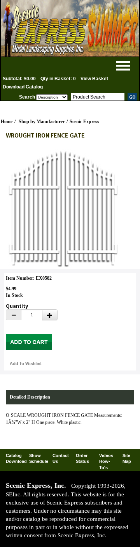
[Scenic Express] (70, 28)
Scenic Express (84, 121)
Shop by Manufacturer (42, 121)
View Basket (94, 78)
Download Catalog (23, 87)
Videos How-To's (106, 461)
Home (6, 121)
